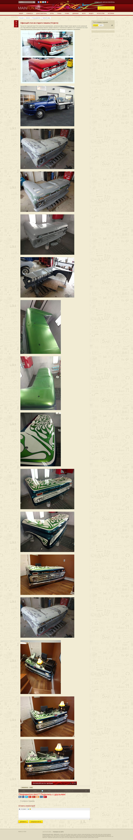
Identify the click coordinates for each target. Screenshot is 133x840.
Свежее (28, 18)
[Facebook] (38, 2)
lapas (49, 790)
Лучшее (21, 18)
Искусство (100, 13)
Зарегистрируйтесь (109, 2)
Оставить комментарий (26, 806)
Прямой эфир (46, 18)
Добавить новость (106, 8)
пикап (31, 787)
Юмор (21, 13)
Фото (84, 13)
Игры (52, 13)
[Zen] (47, 2)
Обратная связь (46, 832)
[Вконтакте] (45, 2)
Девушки (76, 13)
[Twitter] (43, 2)
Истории (111, 13)
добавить (23, 821)
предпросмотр (36, 821)
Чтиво (67, 13)
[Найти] (34, 2)
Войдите (97, 2)
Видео (91, 13)
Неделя (101, 25)
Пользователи (36, 18)
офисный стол (25, 787)
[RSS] (41, 2)
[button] (19, 809)
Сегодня (96, 25)
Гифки (59, 13)
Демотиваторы (41, 13)
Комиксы (29, 13)
